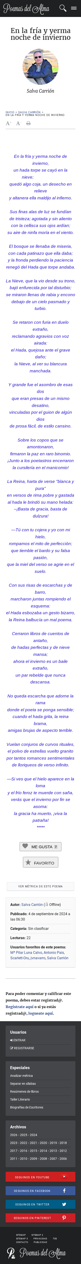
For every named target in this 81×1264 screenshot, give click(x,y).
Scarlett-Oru (19, 958)
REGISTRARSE (24, 1048)
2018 (63, 1142)
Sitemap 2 (37, 1235)
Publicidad (40, 1242)
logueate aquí (40, 1013)
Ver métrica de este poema (40, 886)
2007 (53, 1158)
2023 (13, 1142)
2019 (53, 1142)
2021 (33, 1142)
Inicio (10, 112)
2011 (13, 1158)
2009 (33, 1158)
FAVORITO (43, 863)
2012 (63, 1150)
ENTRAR (19, 1040)
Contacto (22, 1242)
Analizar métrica (21, 1075)
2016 (23, 1150)
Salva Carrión (29, 112)
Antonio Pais (54, 952)
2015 (33, 1150)
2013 (53, 1150)
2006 (63, 1158)
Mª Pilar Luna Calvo (26, 952)
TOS (55, 1239)
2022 (23, 1142)
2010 (23, 1158)
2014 (43, 1150)
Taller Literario (20, 1099)
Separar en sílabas (23, 1083)
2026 (13, 1134)
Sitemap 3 (22, 1239)
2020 (43, 1142)
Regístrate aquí (20, 1006)
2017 (13, 1150)
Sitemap (21, 1235)
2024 (33, 1134)
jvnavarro (38, 958)
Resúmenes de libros (24, 1091)
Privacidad (40, 1239)
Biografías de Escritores (26, 1107)
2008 (43, 1158)
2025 (23, 1134)
